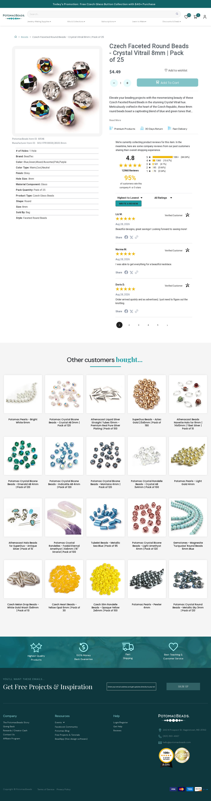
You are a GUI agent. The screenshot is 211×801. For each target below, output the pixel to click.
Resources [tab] (62, 715)
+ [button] (127, 83)
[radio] (169, 157)
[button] (186, 17)
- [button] (114, 83)
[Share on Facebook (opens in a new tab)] (126, 237)
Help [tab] (116, 715)
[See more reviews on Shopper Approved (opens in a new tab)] (136, 237)
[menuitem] (39, 21)
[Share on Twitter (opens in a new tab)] (131, 237)
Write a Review (128, 203)
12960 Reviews (133, 170)
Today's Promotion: (66, 4)
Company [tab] (10, 715)
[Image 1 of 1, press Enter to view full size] (57, 91)
